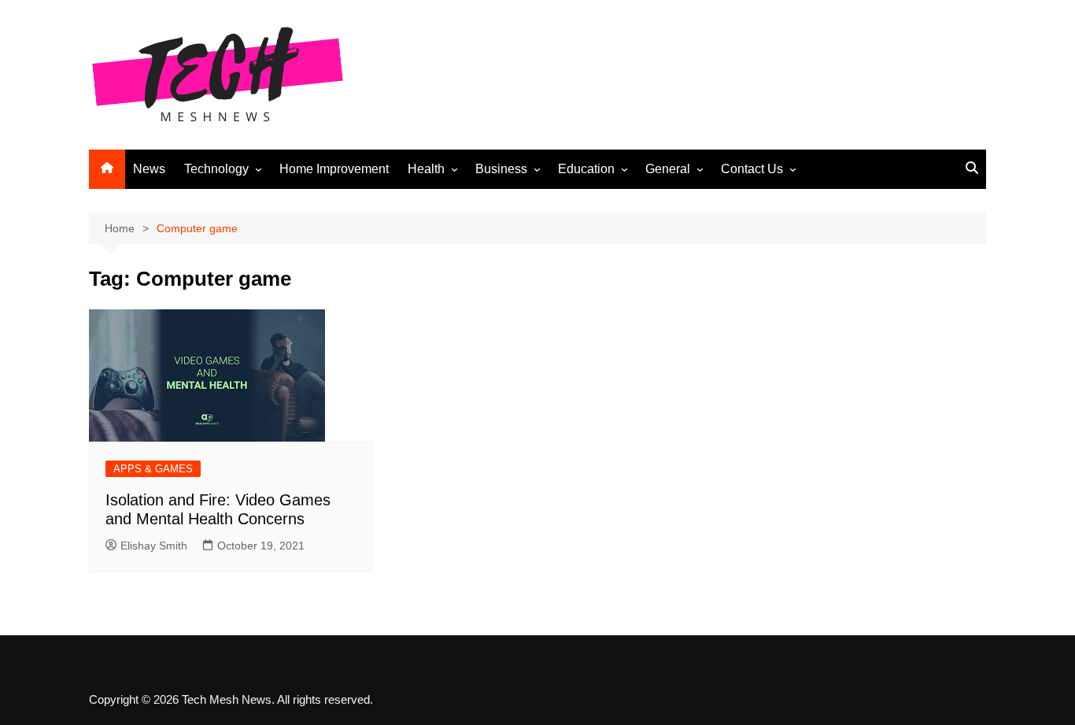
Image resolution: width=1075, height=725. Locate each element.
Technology (216, 169)
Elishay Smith (153, 545)
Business (501, 169)
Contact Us (752, 169)
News (149, 169)
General (667, 169)
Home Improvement (334, 169)
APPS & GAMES (153, 469)
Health (426, 169)
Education (586, 169)
